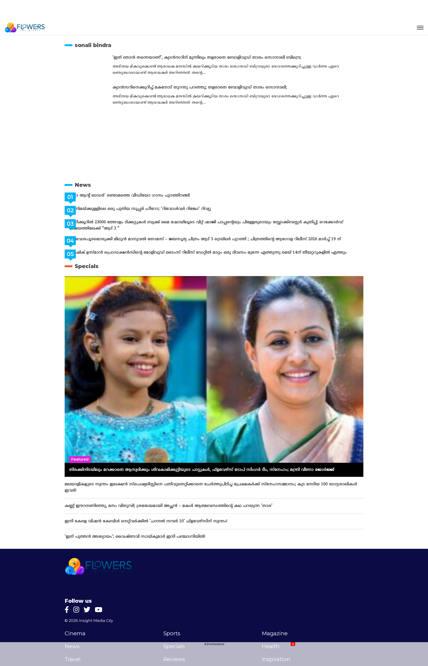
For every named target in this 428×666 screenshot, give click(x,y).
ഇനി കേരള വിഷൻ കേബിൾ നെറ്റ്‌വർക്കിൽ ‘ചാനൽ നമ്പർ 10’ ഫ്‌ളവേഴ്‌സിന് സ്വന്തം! (146, 521)
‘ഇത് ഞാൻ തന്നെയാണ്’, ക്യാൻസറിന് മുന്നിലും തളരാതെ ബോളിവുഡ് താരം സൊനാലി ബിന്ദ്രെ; (207, 57)
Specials (87, 266)
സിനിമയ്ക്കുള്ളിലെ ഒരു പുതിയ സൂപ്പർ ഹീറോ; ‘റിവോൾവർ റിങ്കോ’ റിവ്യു (151, 208)
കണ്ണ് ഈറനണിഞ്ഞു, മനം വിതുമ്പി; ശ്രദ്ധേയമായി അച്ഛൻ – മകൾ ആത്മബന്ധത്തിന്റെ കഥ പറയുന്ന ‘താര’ (168, 505)
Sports (171, 633)
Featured (79, 459)
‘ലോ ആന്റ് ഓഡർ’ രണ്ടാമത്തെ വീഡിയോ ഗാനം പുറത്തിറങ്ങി (140, 195)
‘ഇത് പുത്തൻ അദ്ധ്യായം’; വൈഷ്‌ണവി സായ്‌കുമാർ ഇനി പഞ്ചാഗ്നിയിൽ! (135, 536)
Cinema (75, 633)
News (83, 185)
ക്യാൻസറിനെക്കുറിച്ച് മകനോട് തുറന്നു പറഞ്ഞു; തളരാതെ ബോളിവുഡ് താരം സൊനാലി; (200, 87)
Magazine (275, 633)
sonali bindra (93, 45)
